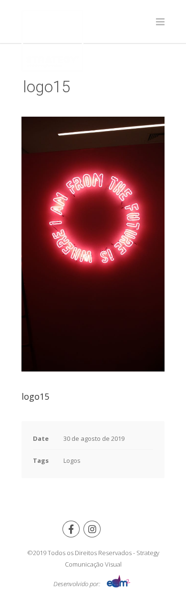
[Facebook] (71, 529)
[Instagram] (92, 529)
